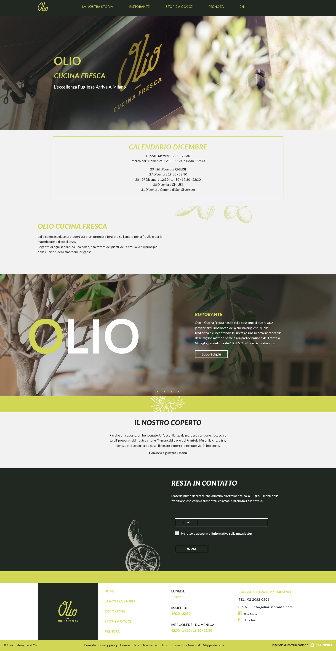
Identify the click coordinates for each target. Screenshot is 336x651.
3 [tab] (171, 392)
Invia (191, 549)
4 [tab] (178, 392)
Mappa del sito (213, 645)
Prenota (216, 6)
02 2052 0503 (258, 599)
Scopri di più (211, 354)
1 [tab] (157, 392)
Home (109, 591)
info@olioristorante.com (272, 607)
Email (186, 522)
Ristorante (139, 6)
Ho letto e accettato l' (216, 533)
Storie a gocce (179, 6)
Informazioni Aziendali (184, 645)
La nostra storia (97, 6)
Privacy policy (107, 645)
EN (242, 6)
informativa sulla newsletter (232, 533)
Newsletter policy (154, 645)
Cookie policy (129, 645)
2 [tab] (164, 392)
